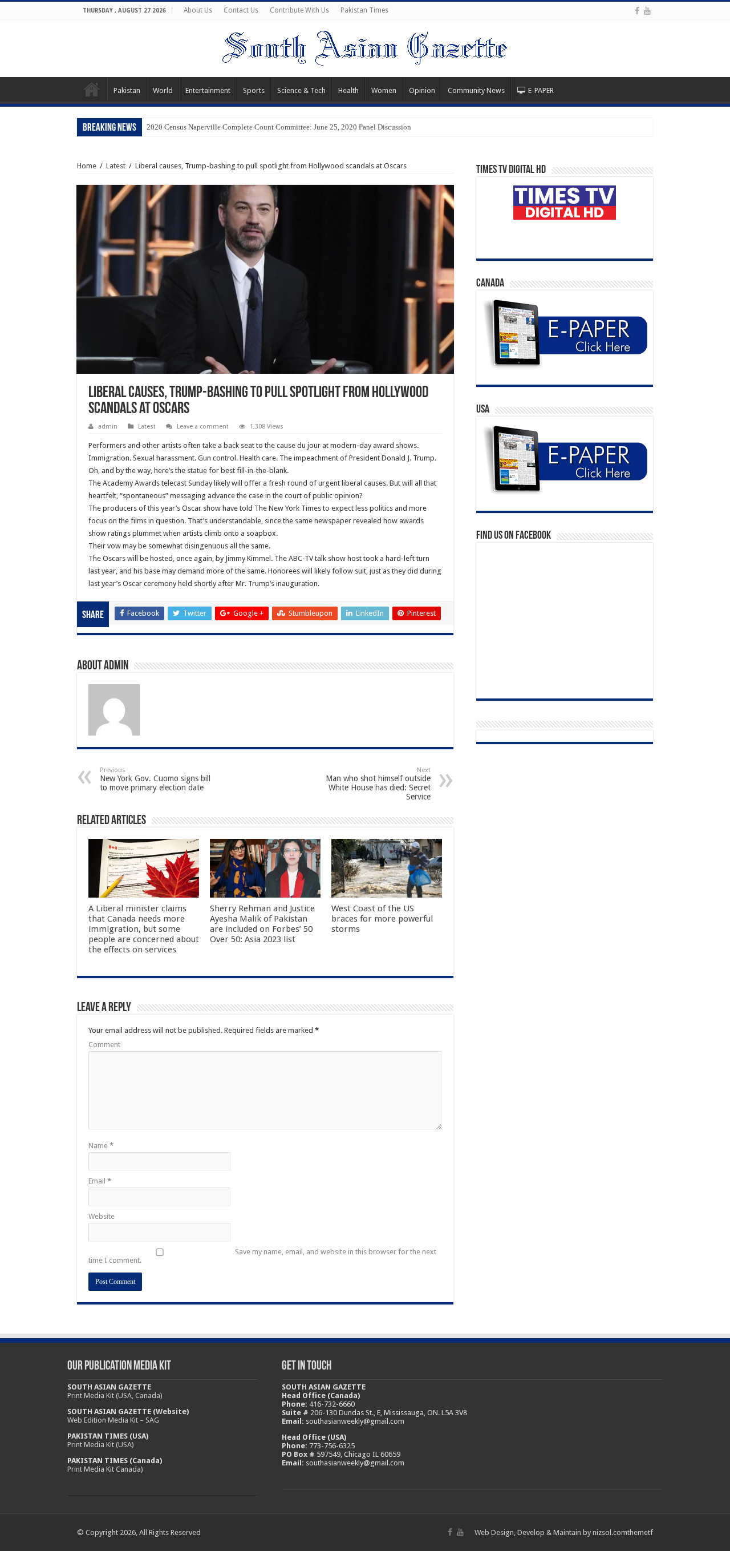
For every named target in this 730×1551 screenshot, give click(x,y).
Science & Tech (301, 90)
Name (100, 1145)
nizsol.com (610, 1532)
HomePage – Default (92, 89)
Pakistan (126, 90)
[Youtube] (647, 11)
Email (99, 1181)
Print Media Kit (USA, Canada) (115, 1395)
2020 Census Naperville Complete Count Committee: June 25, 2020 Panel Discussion (279, 127)
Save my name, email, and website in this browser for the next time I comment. (262, 1256)
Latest (115, 165)
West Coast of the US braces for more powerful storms (382, 918)
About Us (198, 10)
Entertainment (207, 90)
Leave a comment (203, 426)
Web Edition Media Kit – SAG (113, 1420)
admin (107, 426)
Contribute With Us (299, 10)
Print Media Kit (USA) (100, 1444)
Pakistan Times (364, 10)
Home (86, 165)
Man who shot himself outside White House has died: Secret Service (378, 783)
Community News (476, 90)
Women (383, 90)
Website (101, 1216)
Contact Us (241, 10)
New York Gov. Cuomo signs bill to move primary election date (155, 779)
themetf (640, 1532)
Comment (104, 1044)
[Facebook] (637, 11)
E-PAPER (541, 90)
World (163, 90)
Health (348, 90)
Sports (254, 90)
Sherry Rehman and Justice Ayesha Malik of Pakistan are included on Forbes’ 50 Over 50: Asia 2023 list (262, 923)
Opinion (422, 90)
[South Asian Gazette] (365, 46)
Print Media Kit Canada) (105, 1469)
